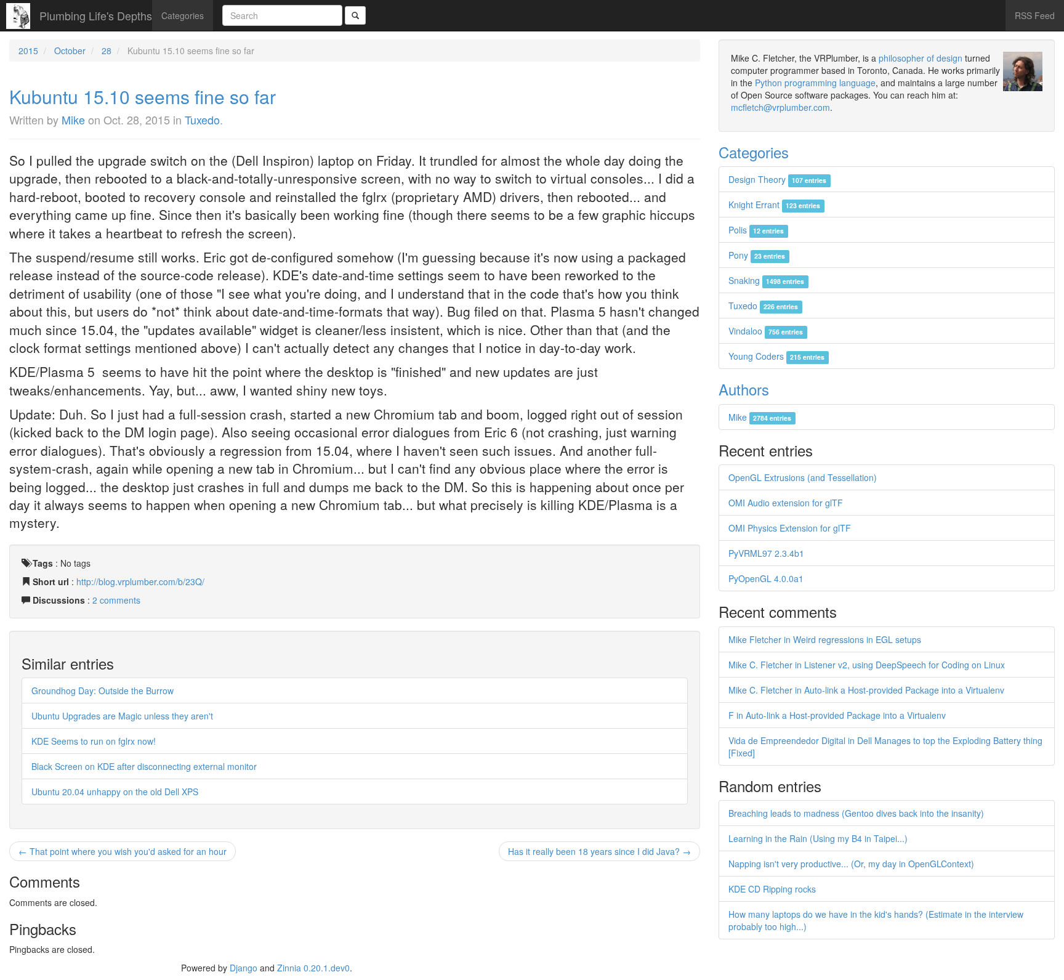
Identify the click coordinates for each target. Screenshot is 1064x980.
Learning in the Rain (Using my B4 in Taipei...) (818, 838)
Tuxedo (202, 119)
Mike (73, 119)
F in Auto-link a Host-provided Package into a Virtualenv (837, 715)
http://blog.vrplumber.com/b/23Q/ (140, 581)
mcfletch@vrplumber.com (780, 107)
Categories (182, 15)
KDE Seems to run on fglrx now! (93, 741)
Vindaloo (765, 331)
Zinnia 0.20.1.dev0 (313, 968)
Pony (756, 255)
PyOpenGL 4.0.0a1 (766, 578)
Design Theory (777, 179)
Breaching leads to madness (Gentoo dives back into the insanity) (856, 813)
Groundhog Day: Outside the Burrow (102, 690)
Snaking (766, 280)
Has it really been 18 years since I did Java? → (599, 851)
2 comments (116, 600)
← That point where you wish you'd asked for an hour (122, 851)
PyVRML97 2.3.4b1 (766, 553)
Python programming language (815, 82)
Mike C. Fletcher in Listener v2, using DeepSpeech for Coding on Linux (866, 664)
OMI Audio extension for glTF (785, 502)
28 (106, 50)
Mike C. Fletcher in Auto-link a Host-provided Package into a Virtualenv (866, 690)
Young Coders (776, 356)
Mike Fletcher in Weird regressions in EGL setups (824, 639)
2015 (28, 50)
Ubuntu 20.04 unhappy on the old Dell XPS (114, 791)
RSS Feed (1035, 15)
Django (243, 968)
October (70, 50)
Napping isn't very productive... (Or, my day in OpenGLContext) (851, 863)
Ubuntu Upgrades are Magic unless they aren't (122, 716)
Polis (756, 230)
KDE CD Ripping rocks (772, 889)
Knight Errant (774, 204)
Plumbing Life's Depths (95, 15)
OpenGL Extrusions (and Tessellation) (802, 477)
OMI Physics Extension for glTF (789, 528)
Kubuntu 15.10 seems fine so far (142, 96)
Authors (744, 389)
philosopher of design (920, 58)
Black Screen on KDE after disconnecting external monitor (144, 766)
